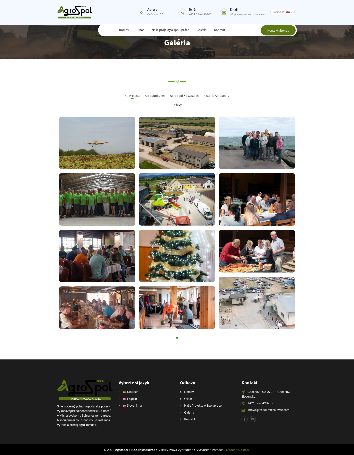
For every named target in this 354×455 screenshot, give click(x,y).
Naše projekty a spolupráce (170, 30)
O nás (140, 30)
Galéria (201, 30)
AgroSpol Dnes (155, 96)
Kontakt (219, 30)
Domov (124, 30)
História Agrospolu (216, 96)
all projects (132, 96)
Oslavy (177, 105)
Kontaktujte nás (278, 30)
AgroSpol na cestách (184, 96)
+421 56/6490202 (200, 14)
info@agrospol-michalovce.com (248, 14)
